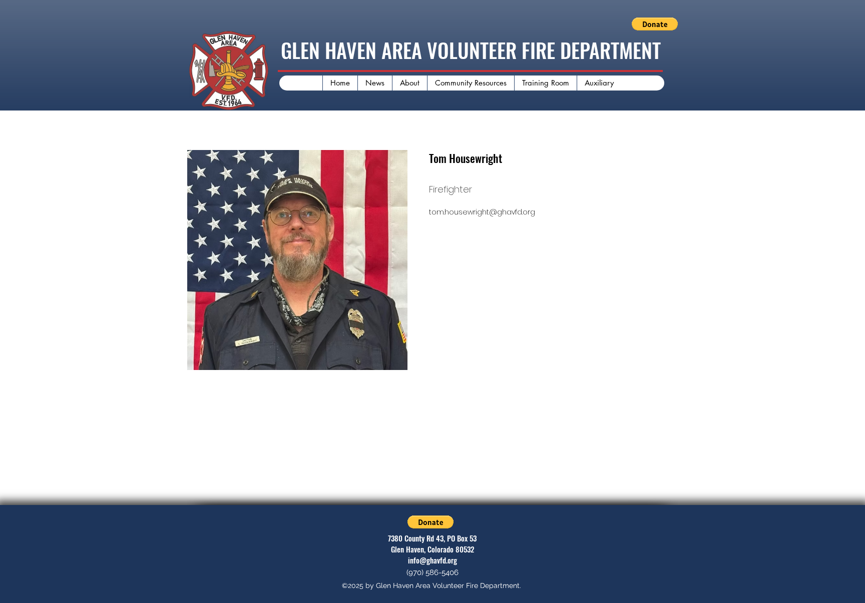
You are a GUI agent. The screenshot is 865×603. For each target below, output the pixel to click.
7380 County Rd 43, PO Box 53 (432, 538)
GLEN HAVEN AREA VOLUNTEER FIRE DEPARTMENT (471, 50)
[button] (655, 24)
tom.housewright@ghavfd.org (482, 212)
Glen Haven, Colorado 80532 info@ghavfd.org (432, 555)
